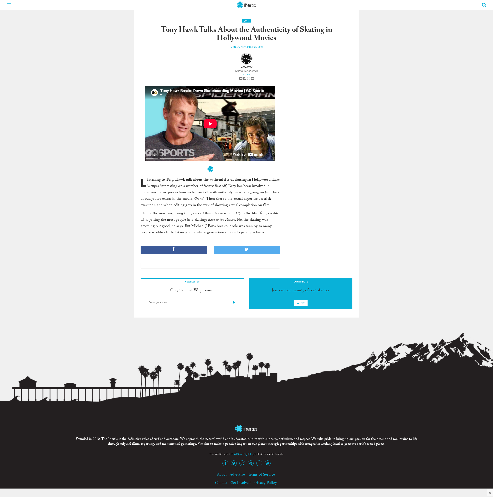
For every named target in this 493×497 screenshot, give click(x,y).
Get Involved (241, 482)
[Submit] (233, 302)
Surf (246, 20)
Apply (301, 303)
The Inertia (246, 67)
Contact (221, 482)
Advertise (237, 474)
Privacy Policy (265, 482)
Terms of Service (261, 474)
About (222, 474)
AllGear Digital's (243, 454)
